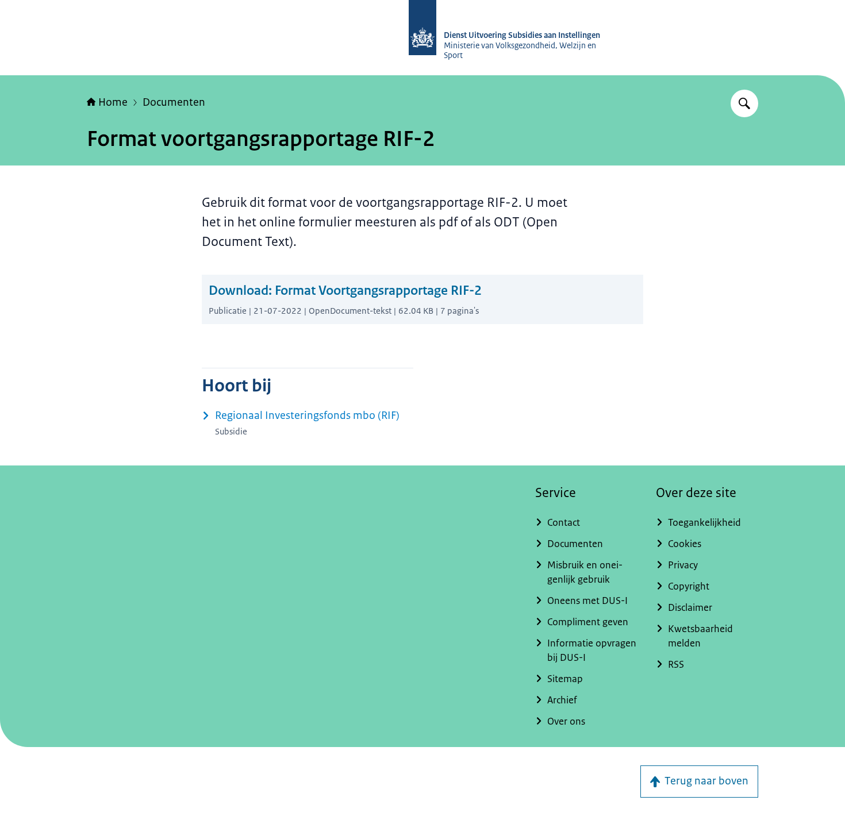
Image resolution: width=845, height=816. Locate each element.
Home (113, 102)
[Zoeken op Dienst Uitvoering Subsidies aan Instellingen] (744, 103)
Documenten (174, 102)
